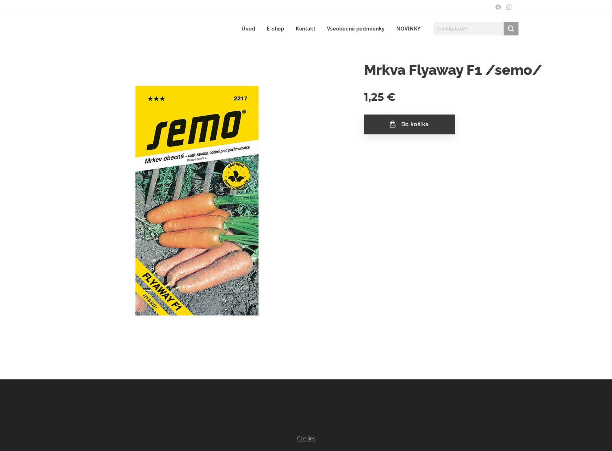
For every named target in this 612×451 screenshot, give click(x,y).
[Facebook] (498, 7)
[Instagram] (508, 7)
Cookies (306, 438)
